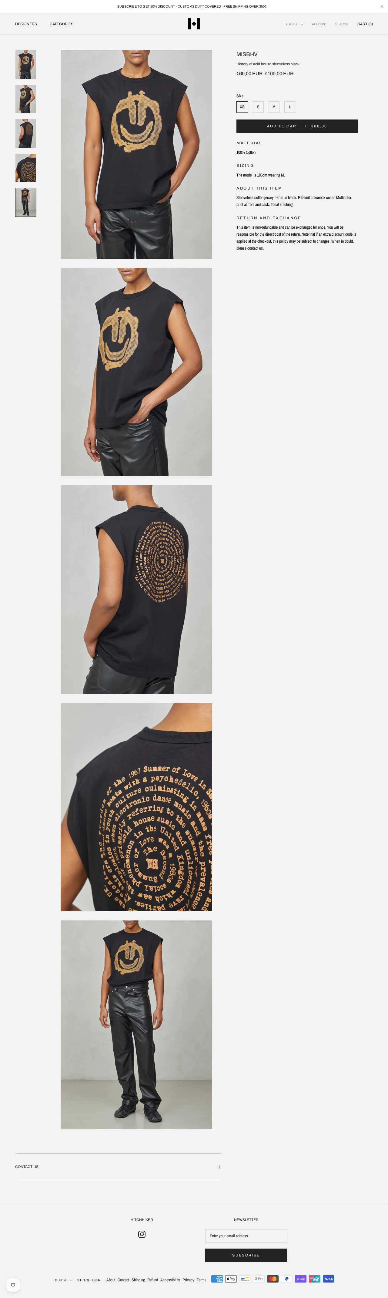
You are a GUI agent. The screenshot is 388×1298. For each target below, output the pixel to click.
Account (319, 24)
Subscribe (246, 1255)
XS (242, 107)
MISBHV (247, 54)
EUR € (292, 24)
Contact (123, 1280)
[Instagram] (142, 1234)
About (110, 1280)
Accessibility (170, 1280)
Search (341, 24)
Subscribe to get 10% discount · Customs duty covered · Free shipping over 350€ (191, 6)
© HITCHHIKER (88, 1280)
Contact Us (26, 1167)
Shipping (138, 1280)
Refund (152, 1280)
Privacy (188, 1280)
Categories (61, 24)
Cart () (365, 24)
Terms (201, 1280)
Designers (26, 24)
